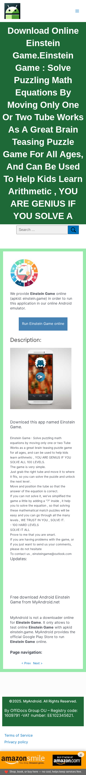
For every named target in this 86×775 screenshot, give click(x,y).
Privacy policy (16, 742)
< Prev (26, 663)
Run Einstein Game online (43, 323)
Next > (38, 663)
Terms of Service (18, 735)
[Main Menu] (77, 10)
